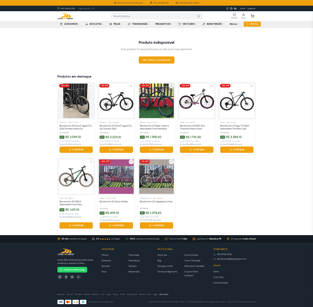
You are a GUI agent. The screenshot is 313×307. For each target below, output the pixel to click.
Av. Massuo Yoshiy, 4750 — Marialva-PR (222, 302)
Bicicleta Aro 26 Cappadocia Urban (156, 201)
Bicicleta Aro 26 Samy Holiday (114, 201)
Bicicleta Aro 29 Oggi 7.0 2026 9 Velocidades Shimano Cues (234, 127)
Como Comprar (191, 255)
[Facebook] (231, 8)
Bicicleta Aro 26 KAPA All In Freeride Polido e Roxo (192, 127)
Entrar (243, 8)
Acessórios (106, 260)
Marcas (233, 24)
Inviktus (142, 294)
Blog (159, 260)
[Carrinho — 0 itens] (252, 16)
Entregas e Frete (165, 266)
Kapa (109, 294)
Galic (149, 294)
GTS (103, 294)
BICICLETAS (96, 24)
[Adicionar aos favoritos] (91, 86)
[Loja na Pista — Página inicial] (65, 16)
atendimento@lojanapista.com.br (231, 259)
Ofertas (254, 24)
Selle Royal (132, 294)
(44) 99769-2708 (224, 254)
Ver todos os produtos (157, 59)
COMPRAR (78, 149)
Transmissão (133, 255)
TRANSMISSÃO (140, 24)
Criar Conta (218, 277)
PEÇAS (117, 24)
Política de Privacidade (194, 266)
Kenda (86, 294)
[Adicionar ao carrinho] (90, 115)
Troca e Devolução (192, 260)
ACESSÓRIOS (71, 24)
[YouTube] (235, 8)
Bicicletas (106, 266)
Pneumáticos (134, 260)
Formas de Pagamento (167, 271)
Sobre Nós (162, 255)
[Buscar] (198, 16)
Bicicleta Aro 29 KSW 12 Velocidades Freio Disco (71, 203)
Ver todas (163, 294)
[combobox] (153, 16)
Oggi (155, 294)
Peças (104, 271)
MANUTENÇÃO (214, 24)
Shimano (78, 294)
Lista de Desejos (220, 282)
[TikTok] (78, 276)
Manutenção (133, 271)
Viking (115, 294)
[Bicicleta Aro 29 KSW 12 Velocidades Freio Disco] (76, 176)
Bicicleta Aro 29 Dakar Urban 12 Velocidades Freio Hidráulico (154, 127)
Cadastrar (251, 8)
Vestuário (132, 266)
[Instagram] (227, 8)
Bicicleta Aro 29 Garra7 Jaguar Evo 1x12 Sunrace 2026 (116, 127)
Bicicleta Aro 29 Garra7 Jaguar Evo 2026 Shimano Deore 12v (76, 127)
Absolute (95, 294)
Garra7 (70, 294)
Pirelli (122, 294)
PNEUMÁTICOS (163, 24)
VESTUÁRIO (189, 24)
